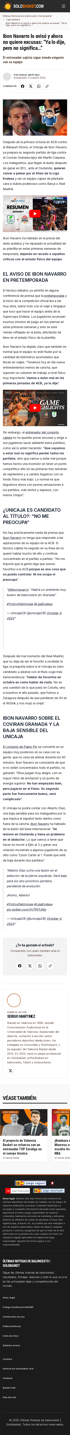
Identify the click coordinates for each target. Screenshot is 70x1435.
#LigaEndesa (43, 604)
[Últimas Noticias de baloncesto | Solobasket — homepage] (23, 6)
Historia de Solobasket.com (18, 1368)
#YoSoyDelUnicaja (20, 604)
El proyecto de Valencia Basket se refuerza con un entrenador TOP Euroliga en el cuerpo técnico (22, 1147)
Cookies (7, 1359)
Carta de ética (10, 1336)
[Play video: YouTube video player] (35, 214)
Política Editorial (12, 1326)
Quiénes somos (11, 1345)
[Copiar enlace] (47, 86)
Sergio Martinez (21, 1016)
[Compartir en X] (30, 86)
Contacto (8, 1378)
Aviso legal (9, 1297)
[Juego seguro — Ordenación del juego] (30, 1183)
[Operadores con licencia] (49, 1191)
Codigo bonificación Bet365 (18, 1307)
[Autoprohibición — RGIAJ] (52, 1183)
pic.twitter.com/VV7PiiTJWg (26, 909)
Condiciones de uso (14, 1316)
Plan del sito (9, 1397)
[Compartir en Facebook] (22, 86)
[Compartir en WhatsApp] (39, 86)
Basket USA (9, 1387)
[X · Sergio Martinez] (10, 1070)
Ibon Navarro (12, 538)
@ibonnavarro (18, 589)
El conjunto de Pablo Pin (20, 747)
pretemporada (54, 296)
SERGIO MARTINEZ (29, 75)
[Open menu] (63, 6)
